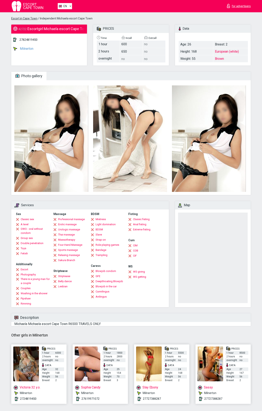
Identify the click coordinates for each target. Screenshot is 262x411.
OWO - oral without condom (32, 230)
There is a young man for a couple (35, 281)
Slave (99, 234)
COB (135, 250)
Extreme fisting (141, 229)
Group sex (27, 238)
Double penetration (32, 243)
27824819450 (28, 40)
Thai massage (66, 234)
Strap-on (101, 239)
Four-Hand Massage (70, 244)
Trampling (101, 255)
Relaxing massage (69, 255)
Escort (24, 269)
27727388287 (152, 399)
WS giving (139, 271)
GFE (98, 276)
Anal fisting (139, 224)
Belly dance (65, 281)
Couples (25, 288)
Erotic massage (67, 224)
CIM (135, 245)
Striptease (64, 276)
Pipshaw (26, 298)
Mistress (101, 219)
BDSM (99, 229)
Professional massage (71, 219)
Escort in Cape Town (24, 18)
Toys (23, 248)
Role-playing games (107, 244)
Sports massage (68, 249)
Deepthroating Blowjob (109, 281)
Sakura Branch (66, 260)
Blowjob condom (106, 271)
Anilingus (101, 296)
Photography (28, 274)
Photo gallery (31, 76)
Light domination (106, 224)
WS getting (139, 276)
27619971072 (90, 399)
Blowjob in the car (106, 286)
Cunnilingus (102, 291)
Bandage (101, 249)
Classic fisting (141, 219)
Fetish (24, 253)
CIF (135, 255)
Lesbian (63, 286)
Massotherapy (66, 239)
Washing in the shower (34, 293)
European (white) (227, 51)
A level (24, 224)
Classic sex (27, 219)
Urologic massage (69, 229)
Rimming (26, 303)
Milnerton (26, 49)
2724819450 (28, 399)
